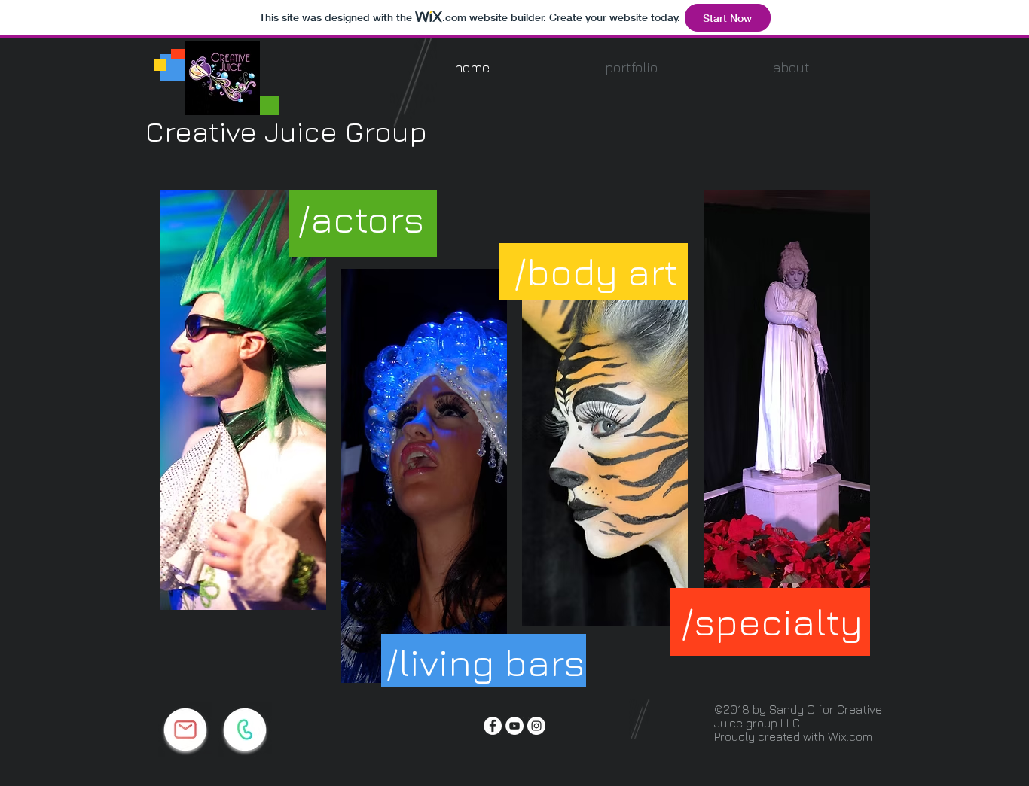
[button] (631, 67)
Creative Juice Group (286, 131)
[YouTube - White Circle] (514, 726)
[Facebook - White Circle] (493, 726)
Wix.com (850, 736)
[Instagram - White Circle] (536, 726)
